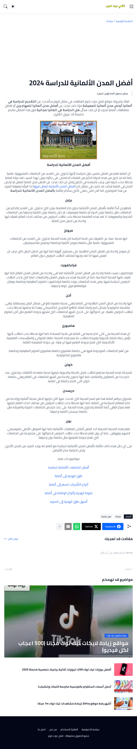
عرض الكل (13, 538)
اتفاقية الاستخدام (69, 729)
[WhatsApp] (76, 526)
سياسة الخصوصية (90, 729)
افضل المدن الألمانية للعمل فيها (54, 186)
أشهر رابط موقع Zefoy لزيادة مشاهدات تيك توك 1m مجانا (74, 703)
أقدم (9, 569)
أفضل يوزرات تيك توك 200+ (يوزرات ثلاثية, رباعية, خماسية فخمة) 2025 (66, 669)
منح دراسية (106, 516)
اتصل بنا (41, 729)
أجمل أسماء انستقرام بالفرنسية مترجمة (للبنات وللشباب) (74, 686)
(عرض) (100, 93)
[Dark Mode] (13, 6)
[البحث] (5, 6)
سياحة (109, 21)
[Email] (68, 526)
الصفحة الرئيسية (124, 21)
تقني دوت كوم (55, 736)
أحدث (127, 569)
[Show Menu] (131, 6)
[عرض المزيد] (59, 526)
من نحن (53, 729)
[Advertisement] (68, 51)
